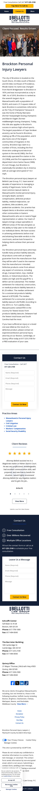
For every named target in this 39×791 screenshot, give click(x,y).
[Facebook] (13, 683)
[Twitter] (17, 683)
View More (19, 501)
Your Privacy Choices (16, 740)
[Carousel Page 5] (28, 494)
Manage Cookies (10, 743)
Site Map (19, 720)
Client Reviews (19, 443)
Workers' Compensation (16, 428)
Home (6, 11)
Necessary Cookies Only (11, 785)
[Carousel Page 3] (19, 494)
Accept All (11, 780)
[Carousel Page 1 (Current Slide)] (10, 494)
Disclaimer (19, 714)
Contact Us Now (19, 404)
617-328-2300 (14, 672)
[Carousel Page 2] (15, 494)
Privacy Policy (19, 717)
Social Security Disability (16, 431)
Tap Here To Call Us (19, 6)
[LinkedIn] (22, 683)
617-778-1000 (14, 629)
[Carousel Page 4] (24, 494)
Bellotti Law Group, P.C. (27, 780)
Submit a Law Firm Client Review (19, 509)
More (32, 11)
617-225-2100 (14, 651)
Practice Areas (9, 413)
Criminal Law (11, 426)
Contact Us (20, 11)
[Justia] (26, 683)
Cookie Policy (31, 740)
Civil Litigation (12, 423)
